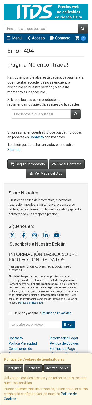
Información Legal (64, 338)
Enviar (68, 324)
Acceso (38, 38)
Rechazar (33, 368)
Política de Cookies (64, 343)
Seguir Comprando (30, 164)
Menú (16, 38)
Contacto (62, 38)
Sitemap (14, 150)
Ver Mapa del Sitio (48, 173)
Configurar (14, 368)
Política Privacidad (23, 343)
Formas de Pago (62, 349)
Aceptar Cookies (57, 368)
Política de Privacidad (30, 302)
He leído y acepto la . (43, 313)
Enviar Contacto (68, 164)
